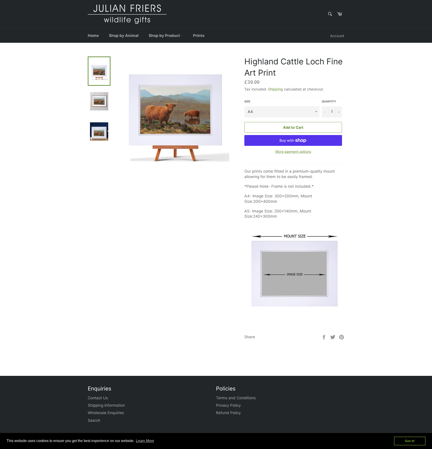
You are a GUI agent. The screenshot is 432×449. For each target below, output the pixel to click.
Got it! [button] (410, 441)
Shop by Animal (124, 35)
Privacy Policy (228, 405)
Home (93, 35)
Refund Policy (228, 413)
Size (247, 101)
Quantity (329, 101)
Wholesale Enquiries (106, 413)
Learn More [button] (145, 441)
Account (337, 36)
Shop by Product (165, 35)
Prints (199, 35)
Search (94, 420)
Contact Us (98, 398)
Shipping (275, 89)
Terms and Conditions (236, 398)
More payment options (293, 151)
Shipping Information (106, 405)
